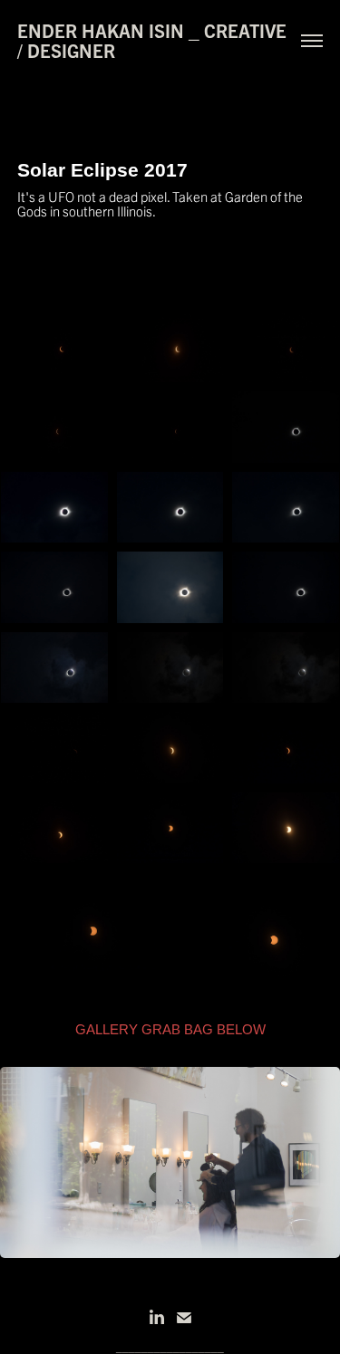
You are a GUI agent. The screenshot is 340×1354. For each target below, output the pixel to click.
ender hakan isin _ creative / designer (154, 40)
